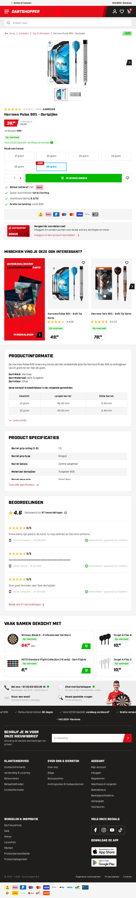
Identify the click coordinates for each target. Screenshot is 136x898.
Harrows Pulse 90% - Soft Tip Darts (65, 316)
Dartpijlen (24, 33)
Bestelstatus (98, 789)
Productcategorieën (15, 859)
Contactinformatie (14, 767)
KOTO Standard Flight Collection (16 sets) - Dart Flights (53, 659)
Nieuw (7, 836)
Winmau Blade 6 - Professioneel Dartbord (46, 635)
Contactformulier (14, 789)
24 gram (116, 156)
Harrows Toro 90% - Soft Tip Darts (111, 314)
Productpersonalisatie (17, 853)
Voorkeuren (98, 806)
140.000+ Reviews (122, 3)
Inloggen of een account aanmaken (54, 235)
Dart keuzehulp (13, 825)
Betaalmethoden (14, 784)
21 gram (19, 156)
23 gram (84, 156)
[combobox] (70, 23)
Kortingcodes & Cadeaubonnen (66, 784)
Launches (10, 842)
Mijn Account (98, 767)
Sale (6, 830)
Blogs (51, 772)
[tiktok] (120, 830)
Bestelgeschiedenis (102, 795)
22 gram (51, 156)
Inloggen (96, 772)
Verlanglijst (97, 801)
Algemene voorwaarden (88, 876)
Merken (8, 847)
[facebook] (95, 830)
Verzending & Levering (17, 772)
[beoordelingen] (65, 513)
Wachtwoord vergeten (104, 784)
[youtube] (112, 830)
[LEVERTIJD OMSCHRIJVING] (51, 142)
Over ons (53, 767)
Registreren (98, 778)
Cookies (127, 876)
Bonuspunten (55, 778)
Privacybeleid (112, 876)
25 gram (19, 166)
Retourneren (11, 778)
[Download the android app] (104, 862)
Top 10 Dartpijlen (41, 33)
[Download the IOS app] (104, 851)
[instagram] (104, 830)
